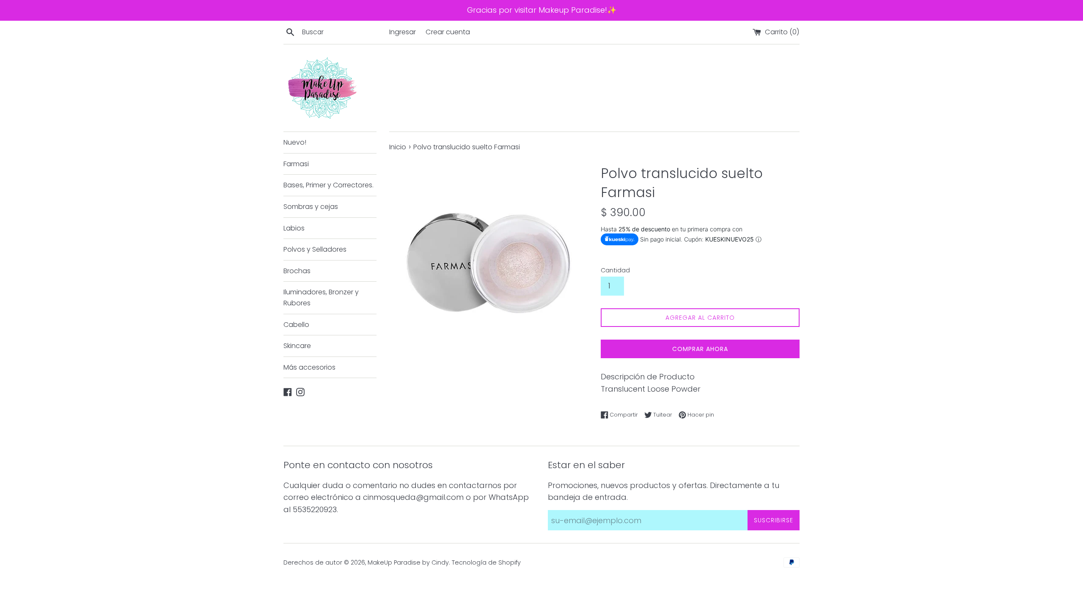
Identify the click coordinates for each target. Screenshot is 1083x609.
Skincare (297, 346)
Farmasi (296, 164)
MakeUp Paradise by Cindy (408, 562)
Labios (294, 228)
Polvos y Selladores (314, 249)
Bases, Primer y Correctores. (328, 185)
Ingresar (402, 32)
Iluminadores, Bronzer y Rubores (321, 297)
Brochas (297, 271)
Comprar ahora (700, 349)
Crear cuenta (448, 32)
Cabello (296, 324)
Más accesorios (309, 367)
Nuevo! (294, 142)
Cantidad (615, 270)
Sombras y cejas (310, 206)
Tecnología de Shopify (486, 562)
